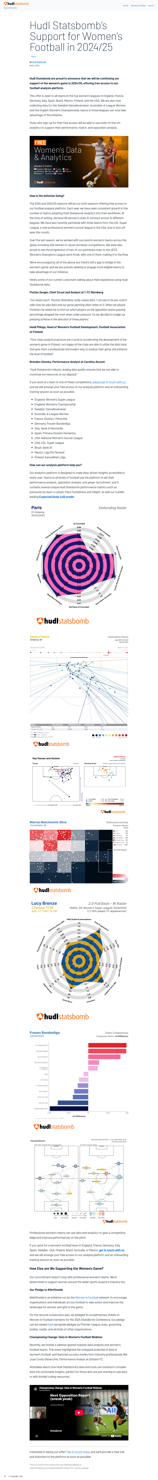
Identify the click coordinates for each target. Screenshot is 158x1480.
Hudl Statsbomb (39, 62)
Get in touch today (78, 1452)
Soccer (125, 5)
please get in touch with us (109, 382)
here (50, 1324)
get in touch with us (111, 1250)
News (33, 56)
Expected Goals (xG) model (56, 496)
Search (151, 5)
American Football (138, 5)
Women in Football (86, 1297)
